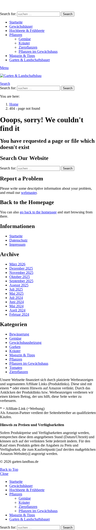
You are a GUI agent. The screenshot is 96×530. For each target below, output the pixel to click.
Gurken (15, 347)
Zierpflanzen (28, 47)
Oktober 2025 (19, 277)
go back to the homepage (38, 212)
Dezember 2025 (21, 268)
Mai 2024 (16, 306)
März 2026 (17, 264)
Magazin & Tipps (22, 56)
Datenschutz (18, 240)
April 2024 (17, 310)
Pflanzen (15, 35)
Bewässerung (19, 334)
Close (4, 474)
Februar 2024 (19, 314)
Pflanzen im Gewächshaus (38, 51)
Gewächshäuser (21, 26)
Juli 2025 (16, 289)
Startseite (16, 22)
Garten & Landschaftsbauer (29, 60)
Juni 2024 (16, 302)
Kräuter (24, 43)
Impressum (17, 244)
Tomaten (15, 368)
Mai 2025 (16, 293)
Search (67, 14)
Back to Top (9, 469)
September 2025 (21, 281)
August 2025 (18, 285)
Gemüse (25, 39)
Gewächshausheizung (25, 342)
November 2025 (21, 273)
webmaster (29, 193)
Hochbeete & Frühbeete (27, 31)
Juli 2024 (16, 298)
